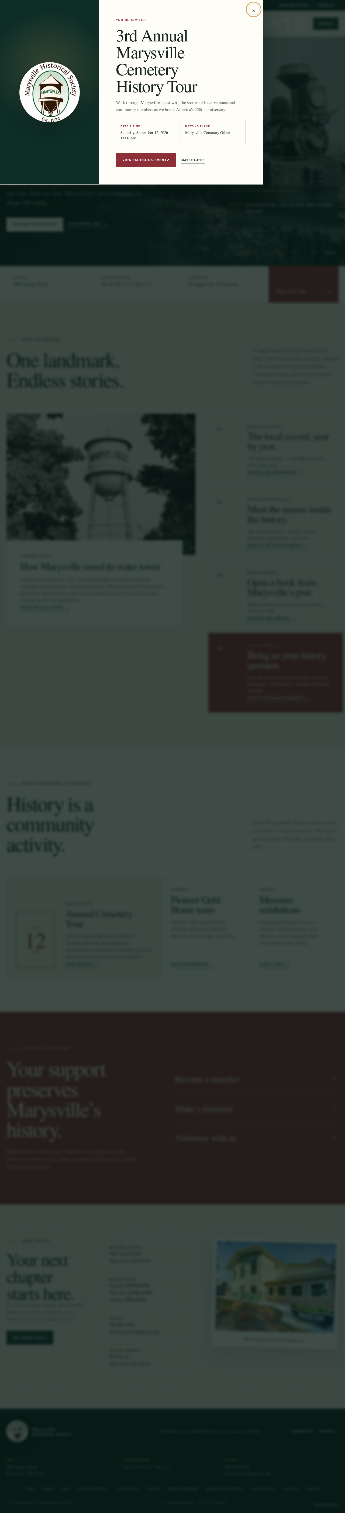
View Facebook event (146, 159)
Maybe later (193, 160)
